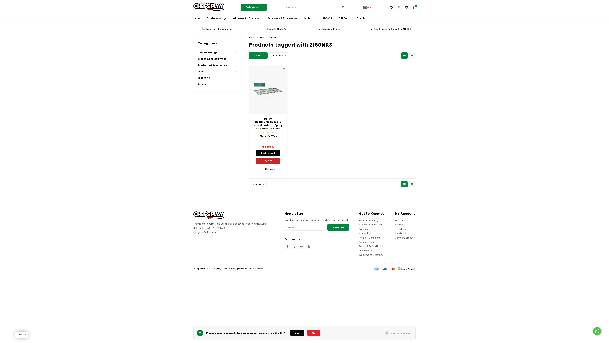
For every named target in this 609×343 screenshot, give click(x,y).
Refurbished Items (331, 29)
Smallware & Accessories (282, 18)
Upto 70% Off (324, 18)
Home (196, 18)
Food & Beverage (216, 18)
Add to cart (268, 153)
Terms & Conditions (369, 237)
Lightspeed (240, 269)
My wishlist (400, 233)
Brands (361, 18)
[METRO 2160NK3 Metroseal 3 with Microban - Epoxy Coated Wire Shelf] (268, 90)
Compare (270, 169)
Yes (297, 333)
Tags (261, 37)
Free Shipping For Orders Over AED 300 (392, 29)
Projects (363, 229)
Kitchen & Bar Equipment (247, 18)
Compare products (405, 237)
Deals (306, 18)
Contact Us (365, 233)
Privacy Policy (366, 250)
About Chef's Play (368, 220)
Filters (259, 55)
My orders (400, 224)
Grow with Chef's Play (277, 29)
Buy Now (268, 160)
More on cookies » (401, 333)
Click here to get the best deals (217, 29)
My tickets (400, 229)
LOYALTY (21, 334)
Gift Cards (344, 18)
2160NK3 (272, 37)
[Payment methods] (376, 268)
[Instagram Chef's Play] (294, 246)
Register (399, 220)
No (313, 333)
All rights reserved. (255, 269)
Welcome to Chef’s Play (372, 254)
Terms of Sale (366, 242)
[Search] (343, 7)
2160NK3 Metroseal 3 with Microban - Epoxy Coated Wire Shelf (267, 125)
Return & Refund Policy (371, 246)
